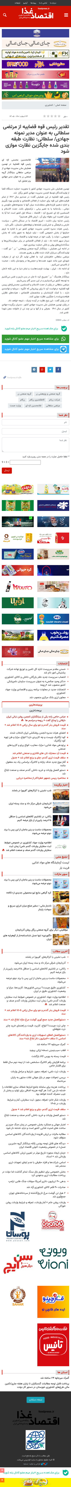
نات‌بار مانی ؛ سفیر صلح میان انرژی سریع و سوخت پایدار (29, 908)
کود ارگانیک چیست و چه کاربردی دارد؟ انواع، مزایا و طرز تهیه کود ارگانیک (35, 739)
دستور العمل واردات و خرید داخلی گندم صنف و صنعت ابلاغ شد (35, 772)
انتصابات (62, 663)
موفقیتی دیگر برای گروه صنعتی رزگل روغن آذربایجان (41, 930)
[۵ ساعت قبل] (61, 807)
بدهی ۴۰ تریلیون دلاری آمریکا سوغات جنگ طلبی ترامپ (37, 1181)
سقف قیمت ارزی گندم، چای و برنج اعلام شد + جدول (38, 758)
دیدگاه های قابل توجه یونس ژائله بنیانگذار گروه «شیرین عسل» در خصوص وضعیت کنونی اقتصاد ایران (37, 1145)
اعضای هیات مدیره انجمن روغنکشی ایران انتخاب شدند (38, 733)
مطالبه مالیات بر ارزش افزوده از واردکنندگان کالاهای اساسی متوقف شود (35, 1136)
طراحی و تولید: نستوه (32, 1464)
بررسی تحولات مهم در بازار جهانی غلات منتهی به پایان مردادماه (38, 1079)
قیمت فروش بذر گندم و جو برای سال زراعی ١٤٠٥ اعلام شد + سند (35, 727)
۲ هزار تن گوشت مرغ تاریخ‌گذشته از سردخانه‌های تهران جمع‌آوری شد (37, 1195)
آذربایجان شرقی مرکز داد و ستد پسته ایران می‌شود (30, 805)
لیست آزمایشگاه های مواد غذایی (50, 862)
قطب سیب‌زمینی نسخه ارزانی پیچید (47, 1050)
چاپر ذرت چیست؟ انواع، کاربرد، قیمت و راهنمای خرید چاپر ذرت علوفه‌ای (36, 1027)
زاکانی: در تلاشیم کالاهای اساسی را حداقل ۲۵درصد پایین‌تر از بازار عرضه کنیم (30, 818)
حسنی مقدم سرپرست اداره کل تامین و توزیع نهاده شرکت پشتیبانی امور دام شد (36, 671)
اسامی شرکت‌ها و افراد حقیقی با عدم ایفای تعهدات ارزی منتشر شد (37, 1164)
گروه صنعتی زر (24, 394)
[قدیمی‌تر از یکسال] (61, 939)
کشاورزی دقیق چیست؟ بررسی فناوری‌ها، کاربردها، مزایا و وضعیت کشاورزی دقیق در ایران (36, 989)
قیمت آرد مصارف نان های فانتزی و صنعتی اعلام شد (39, 753)
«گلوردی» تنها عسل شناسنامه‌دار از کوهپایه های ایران (27, 937)
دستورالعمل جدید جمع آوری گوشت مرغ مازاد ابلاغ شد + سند (34, 1020)
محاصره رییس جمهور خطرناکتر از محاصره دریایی (41, 778)
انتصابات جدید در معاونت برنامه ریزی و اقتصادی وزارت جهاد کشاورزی (35, 691)
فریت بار (64, 868)
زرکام (22, 400)
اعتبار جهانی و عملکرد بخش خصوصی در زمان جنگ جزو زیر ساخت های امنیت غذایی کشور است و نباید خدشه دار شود (36, 1126)
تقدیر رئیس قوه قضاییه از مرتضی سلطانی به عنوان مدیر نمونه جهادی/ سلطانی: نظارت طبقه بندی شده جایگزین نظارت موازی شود (36, 139)
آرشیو (25, 3)
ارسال (6, 470)
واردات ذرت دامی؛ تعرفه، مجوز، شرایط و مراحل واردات (38, 1072)
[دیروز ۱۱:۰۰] (61, 833)
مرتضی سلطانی (53, 406)
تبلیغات (17, 3)
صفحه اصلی (60, 105)
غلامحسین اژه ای (33, 406)
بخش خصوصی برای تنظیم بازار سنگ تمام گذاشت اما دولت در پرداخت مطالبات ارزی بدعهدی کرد (34, 1173)
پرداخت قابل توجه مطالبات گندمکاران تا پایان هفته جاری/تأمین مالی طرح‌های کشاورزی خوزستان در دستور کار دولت (37, 1386)
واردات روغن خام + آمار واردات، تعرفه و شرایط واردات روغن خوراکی (36, 1204)
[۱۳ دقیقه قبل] (61, 794)
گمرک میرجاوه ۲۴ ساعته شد (51, 1044)
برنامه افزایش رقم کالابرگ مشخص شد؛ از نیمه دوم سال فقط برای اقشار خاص (34, 1064)
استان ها (62, 1372)
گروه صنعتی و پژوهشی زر (48, 394)
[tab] (35, 704)
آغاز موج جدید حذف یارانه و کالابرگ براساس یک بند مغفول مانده (36, 764)
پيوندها (33, 3)
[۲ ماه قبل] (61, 896)
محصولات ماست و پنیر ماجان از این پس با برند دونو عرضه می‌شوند (27, 831)
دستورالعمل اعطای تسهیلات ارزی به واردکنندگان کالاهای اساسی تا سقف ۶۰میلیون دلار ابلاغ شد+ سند (37, 1037)
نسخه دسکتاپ (35, 1400)
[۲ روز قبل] (61, 846)
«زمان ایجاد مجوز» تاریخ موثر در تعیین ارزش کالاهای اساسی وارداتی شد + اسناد (34, 1155)
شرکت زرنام (54, 400)
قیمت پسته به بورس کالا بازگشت (48, 1056)
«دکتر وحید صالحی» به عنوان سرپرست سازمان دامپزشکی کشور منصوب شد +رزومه (36, 683)
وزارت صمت (15, 406)
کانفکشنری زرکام (37, 400)
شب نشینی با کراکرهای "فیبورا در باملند (31, 791)
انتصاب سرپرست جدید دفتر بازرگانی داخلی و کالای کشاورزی (35, 677)
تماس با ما (43, 3)
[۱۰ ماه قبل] (61, 922)
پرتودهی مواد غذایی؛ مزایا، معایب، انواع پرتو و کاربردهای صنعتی (36, 747)
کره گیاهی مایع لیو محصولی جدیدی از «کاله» (28, 893)
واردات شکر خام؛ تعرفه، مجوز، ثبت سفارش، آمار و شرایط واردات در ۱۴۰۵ (36, 1102)
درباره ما (53, 3)
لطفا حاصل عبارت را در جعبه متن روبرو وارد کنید (45, 457)
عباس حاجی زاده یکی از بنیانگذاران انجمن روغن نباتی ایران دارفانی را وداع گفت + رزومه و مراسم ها (36, 719)
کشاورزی (49, 105)
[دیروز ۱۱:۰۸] (61, 820)
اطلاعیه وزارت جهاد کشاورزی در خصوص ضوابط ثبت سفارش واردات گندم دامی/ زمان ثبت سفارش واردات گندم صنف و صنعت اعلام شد (27, 846)
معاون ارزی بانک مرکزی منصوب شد (47, 697)
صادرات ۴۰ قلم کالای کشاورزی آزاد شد (46, 1187)
